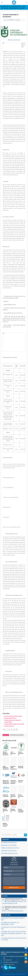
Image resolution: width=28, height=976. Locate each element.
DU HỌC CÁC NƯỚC (15, 6)
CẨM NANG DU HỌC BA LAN (9, 856)
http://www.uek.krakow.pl (14, 39)
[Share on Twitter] (9, 735)
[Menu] (2, 2)
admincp (18, 19)
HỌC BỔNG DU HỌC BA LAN (9, 848)
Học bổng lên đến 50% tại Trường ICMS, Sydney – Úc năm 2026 (14, 944)
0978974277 (12, 967)
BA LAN (6, 8)
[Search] (26, 2)
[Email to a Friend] (12, 735)
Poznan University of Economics (13, 721)
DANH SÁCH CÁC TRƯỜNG (17, 8)
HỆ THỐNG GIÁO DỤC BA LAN (9, 859)
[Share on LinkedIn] (17, 735)
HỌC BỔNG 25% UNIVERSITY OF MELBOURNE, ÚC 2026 (10, 928)
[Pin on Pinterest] (14, 735)
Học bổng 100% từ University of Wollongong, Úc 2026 (13, 933)
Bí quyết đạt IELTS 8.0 (10, 723)
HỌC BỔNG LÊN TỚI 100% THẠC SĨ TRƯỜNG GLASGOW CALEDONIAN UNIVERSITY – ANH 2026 (13, 939)
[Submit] (25, 840)
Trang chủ (4, 6)
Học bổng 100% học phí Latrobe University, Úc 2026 (13, 924)
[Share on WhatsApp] (4, 735)
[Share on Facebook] (6, 735)
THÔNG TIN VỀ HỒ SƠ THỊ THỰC (10, 853)
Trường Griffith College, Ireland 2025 (14, 729)
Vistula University (9, 731)
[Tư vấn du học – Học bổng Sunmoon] (14, 2)
